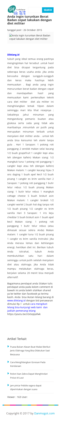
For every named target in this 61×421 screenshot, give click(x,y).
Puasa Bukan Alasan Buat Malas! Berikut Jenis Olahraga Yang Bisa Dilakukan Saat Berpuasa (30, 350)
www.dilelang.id (16, 300)
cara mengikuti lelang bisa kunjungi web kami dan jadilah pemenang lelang (27, 307)
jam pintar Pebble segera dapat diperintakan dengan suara (26, 387)
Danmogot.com (44, 413)
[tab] (14, 41)
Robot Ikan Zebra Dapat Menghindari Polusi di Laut (29, 375)
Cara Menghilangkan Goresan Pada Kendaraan (27, 364)
